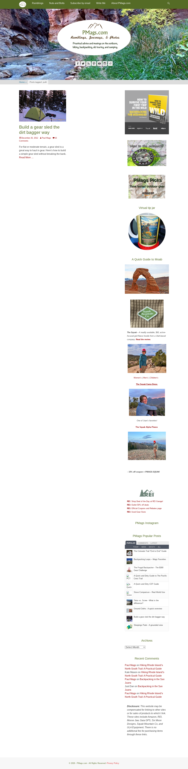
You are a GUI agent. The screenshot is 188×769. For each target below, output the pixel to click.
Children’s (154, 378)
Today (136, 547)
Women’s (138, 378)
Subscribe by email (80, 3)
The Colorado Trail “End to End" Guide (150, 551)
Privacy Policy (113, 763)
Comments (143, 543)
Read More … (26, 157)
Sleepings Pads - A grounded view (148, 625)
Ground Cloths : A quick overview (148, 609)
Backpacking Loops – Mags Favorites (150, 559)
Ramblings (37, 3)
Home (23, 82)
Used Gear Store (136, 512)
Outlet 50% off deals (138, 505)
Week (143, 547)
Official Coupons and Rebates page (144, 508)
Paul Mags (46, 138)
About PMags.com (120, 3)
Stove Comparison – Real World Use (149, 592)
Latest (154, 543)
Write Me (100, 3)
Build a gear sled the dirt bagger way (149, 617)
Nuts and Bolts (56, 3)
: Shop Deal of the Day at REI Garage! (145, 501)
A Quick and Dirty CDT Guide (146, 584)
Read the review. (143, 339)
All (159, 547)
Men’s (146, 378)
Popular (131, 543)
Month (152, 547)
